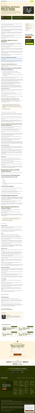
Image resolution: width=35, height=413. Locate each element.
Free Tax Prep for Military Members (32, 390)
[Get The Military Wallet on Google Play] (18, 372)
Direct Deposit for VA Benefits (21, 392)
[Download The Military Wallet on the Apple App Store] (13, 372)
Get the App (32, 1)
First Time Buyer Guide (16, 382)
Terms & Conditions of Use (3, 400)
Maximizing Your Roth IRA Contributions (16, 394)
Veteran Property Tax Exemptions (32, 393)
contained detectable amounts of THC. (4, 95)
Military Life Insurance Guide (21, 383)
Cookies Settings (10, 400)
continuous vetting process (7, 249)
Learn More (22, 372)
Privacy (23, 356)
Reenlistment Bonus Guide (32, 383)
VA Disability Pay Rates (32, 385)
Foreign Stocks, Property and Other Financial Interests (29, 28)
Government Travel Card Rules (26, 386)
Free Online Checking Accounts (21, 394)
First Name (12, 348)
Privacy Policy (7, 400)
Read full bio (7, 318)
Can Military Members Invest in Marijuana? (29, 25)
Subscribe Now (28, 37)
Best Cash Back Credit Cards (27, 383)
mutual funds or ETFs (6, 100)
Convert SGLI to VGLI (21, 384)
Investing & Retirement (4, 5)
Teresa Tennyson (9, 17)
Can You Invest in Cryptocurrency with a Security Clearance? (29, 27)
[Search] (29, 1)
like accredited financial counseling (11, 262)
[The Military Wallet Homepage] (4, 1)
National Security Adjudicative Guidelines (7, 220)
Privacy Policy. (31, 409)
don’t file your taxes (17, 280)
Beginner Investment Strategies (16, 392)
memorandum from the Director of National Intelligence (14, 49)
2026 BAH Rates (31, 384)
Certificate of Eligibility (16, 384)
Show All (27, 30)
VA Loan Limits (15, 383)
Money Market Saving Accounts (21, 390)
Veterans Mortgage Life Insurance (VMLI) (21, 385)
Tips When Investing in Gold (16, 390)
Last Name (19, 348)
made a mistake (9, 285)
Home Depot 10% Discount (26, 390)
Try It (17, 354)
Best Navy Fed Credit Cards (27, 384)
